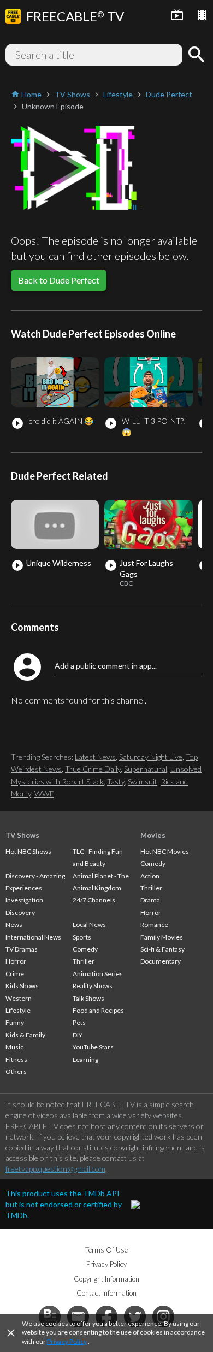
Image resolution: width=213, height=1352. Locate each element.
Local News (89, 924)
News (13, 924)
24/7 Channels (94, 900)
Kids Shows (22, 986)
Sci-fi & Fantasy (162, 949)
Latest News (95, 756)
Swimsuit (142, 781)
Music (14, 1047)
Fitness (16, 1059)
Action (149, 876)
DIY (77, 1035)
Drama (150, 900)
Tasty (116, 781)
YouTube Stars (93, 1047)
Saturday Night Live (150, 756)
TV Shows (22, 835)
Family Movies (161, 937)
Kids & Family (25, 1035)
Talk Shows (88, 998)
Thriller (83, 961)
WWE (44, 793)
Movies (152, 835)
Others (16, 1071)
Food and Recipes (98, 1010)
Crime (14, 974)
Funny (14, 1022)
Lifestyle (18, 1010)
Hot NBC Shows (28, 851)
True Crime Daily (93, 769)
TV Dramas (21, 949)
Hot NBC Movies (164, 851)
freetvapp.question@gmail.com (55, 1168)
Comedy (85, 949)
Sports (82, 937)
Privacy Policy (67, 1341)
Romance (154, 924)
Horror (15, 961)
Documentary (160, 961)
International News (33, 937)
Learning (85, 1059)
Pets (79, 1022)
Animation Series (98, 974)
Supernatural (145, 769)
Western (18, 998)
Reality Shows (93, 986)
